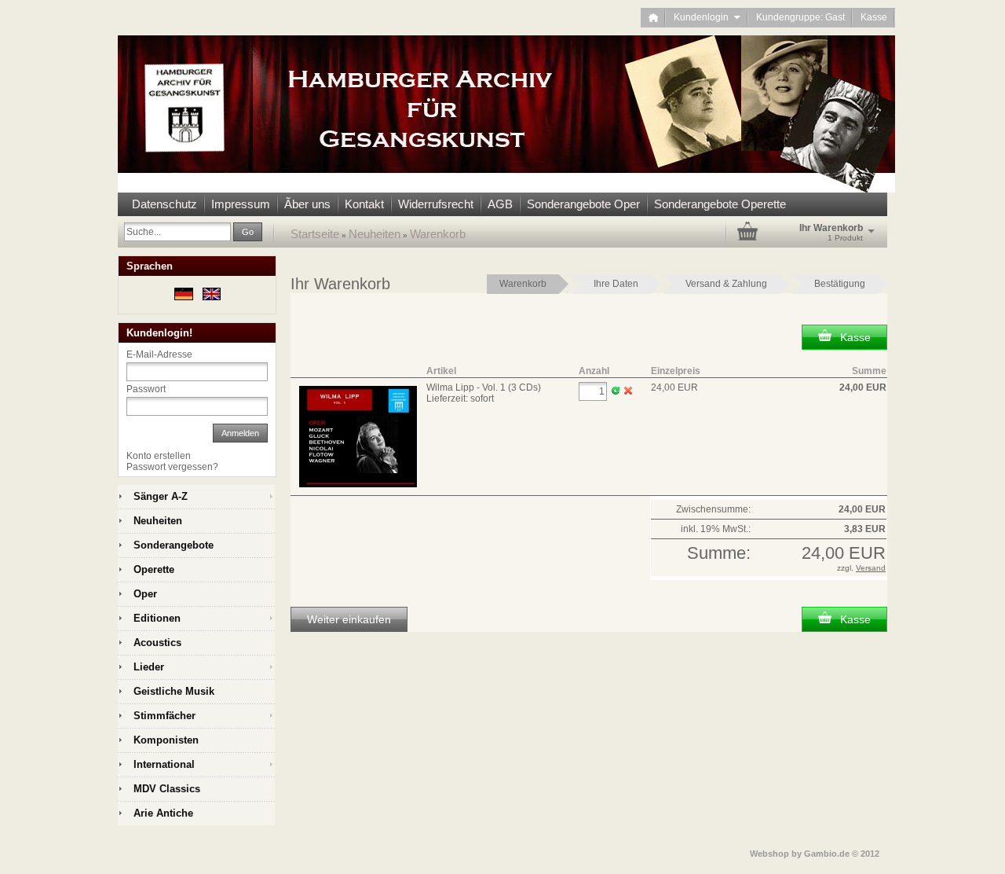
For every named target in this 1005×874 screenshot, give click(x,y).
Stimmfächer (164, 716)
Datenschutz (164, 204)
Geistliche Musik (173, 691)
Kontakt (364, 204)
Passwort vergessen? (172, 466)
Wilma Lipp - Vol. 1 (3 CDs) (483, 387)
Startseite (315, 234)
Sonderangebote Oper (583, 204)
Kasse (874, 17)
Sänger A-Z (160, 496)
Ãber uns (307, 204)
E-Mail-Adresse (159, 354)
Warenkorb (438, 234)
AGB (500, 204)
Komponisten (166, 740)
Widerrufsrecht (435, 204)
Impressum (240, 204)
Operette (153, 569)
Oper (145, 594)
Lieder (148, 667)
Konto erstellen (158, 455)
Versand (871, 568)
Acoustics (157, 642)
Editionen (157, 618)
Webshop (769, 853)
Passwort (146, 389)
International (164, 764)
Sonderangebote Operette (720, 204)
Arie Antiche (163, 813)
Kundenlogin (707, 17)
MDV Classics (166, 789)
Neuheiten (374, 234)
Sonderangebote (173, 545)
